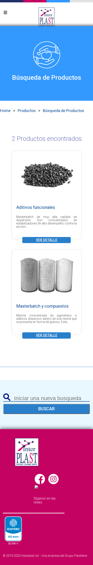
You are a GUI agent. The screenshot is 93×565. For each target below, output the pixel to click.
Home (5, 110)
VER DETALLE (46, 240)
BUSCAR (46, 408)
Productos (27, 110)
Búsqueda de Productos (63, 110)
